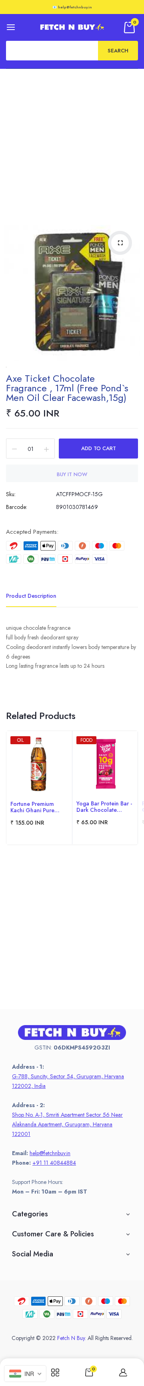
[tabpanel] (39, 788)
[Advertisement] (72, 145)
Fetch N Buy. (71, 1338)
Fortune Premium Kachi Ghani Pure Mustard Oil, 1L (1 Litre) (32, 807)
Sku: (11, 494)
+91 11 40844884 (54, 1163)
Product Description (31, 596)
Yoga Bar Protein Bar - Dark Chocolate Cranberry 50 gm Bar (104, 806)
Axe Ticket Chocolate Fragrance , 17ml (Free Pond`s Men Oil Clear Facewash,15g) (67, 388)
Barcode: (16, 507)
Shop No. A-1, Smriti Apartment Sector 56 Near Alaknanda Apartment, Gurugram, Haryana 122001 (67, 1124)
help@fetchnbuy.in (50, 1153)
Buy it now (72, 474)
